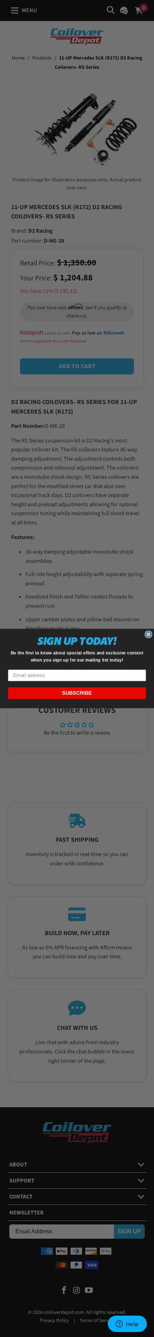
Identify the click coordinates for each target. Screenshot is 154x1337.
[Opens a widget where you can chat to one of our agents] (127, 1324)
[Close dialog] (148, 634)
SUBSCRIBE (77, 693)
